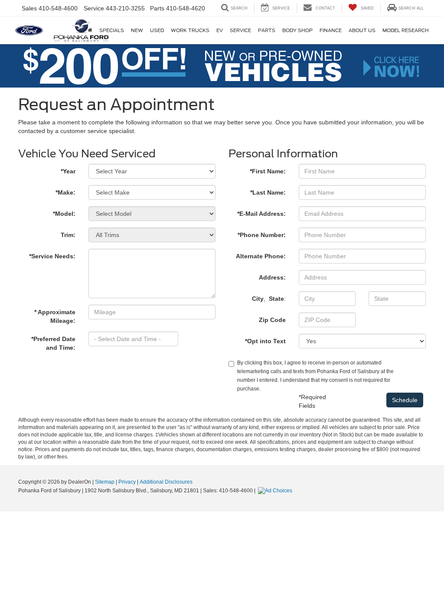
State (276, 298)
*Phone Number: (262, 234)
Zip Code (272, 319)
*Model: (64, 213)
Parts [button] (266, 30)
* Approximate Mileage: (54, 316)
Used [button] (157, 30)
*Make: (65, 192)
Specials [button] (111, 30)
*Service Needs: (52, 256)
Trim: (68, 234)
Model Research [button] (405, 30)
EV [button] (219, 30)
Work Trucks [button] (190, 30)
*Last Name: (268, 192)
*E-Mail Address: (261, 213)
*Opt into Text (265, 341)
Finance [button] (331, 30)
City (258, 298)
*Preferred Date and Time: (53, 343)
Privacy (127, 482)
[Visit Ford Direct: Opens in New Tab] (276, 491)
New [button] (137, 30)
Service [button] (240, 30)
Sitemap (104, 482)
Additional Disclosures (166, 482)
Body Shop (297, 30)
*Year (68, 171)
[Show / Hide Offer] (215, 65)
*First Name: (268, 171)
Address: (272, 277)
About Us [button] (362, 30)
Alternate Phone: (261, 256)
